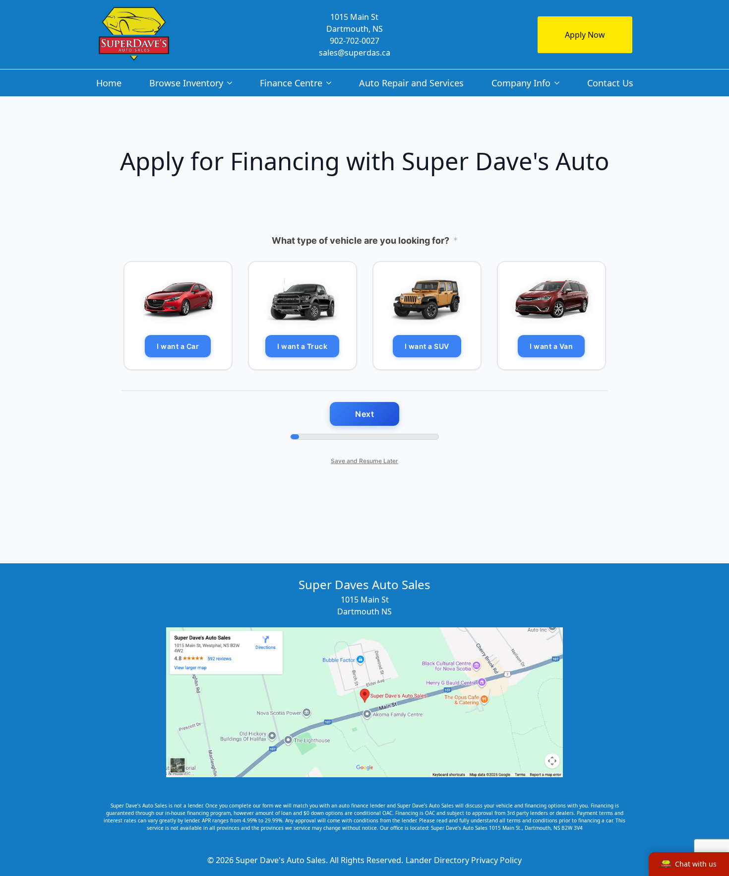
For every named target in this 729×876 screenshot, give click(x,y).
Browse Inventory (186, 83)
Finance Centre (291, 83)
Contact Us (610, 83)
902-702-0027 (354, 40)
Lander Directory (437, 860)
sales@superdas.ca (354, 52)
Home (109, 83)
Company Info (520, 83)
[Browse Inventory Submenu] (231, 82)
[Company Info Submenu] (558, 82)
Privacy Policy (496, 860)
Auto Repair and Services (411, 83)
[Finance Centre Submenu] (330, 82)
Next (364, 414)
